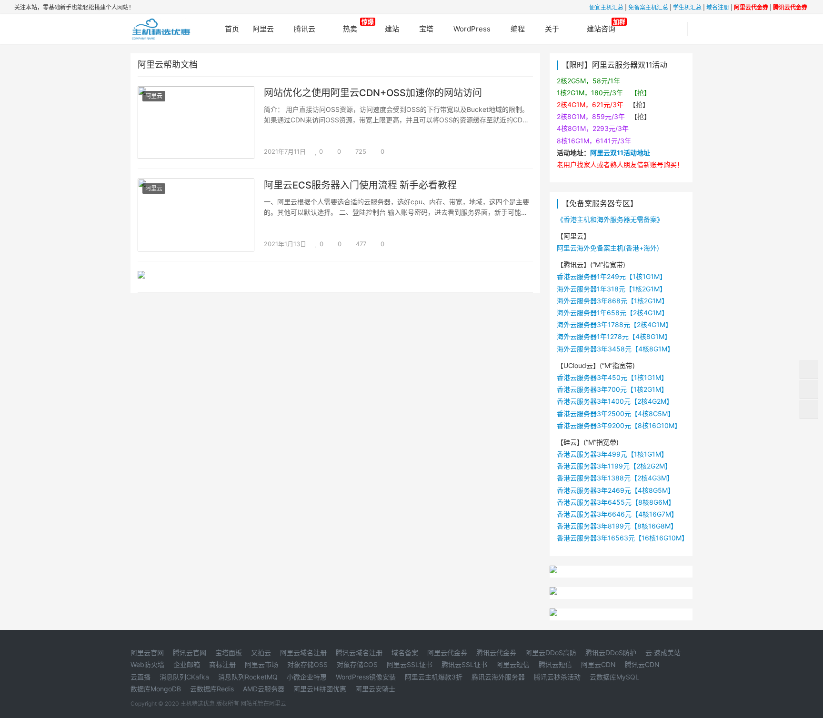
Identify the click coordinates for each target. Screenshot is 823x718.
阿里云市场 (261, 664)
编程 (518, 28)
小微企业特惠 (307, 677)
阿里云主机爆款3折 (433, 677)
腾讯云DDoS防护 (610, 652)
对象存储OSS (307, 664)
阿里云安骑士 (375, 689)
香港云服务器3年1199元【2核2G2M (611, 466)
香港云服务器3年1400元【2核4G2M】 (615, 401)
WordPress (472, 28)
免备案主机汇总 (648, 7)
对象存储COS (357, 664)
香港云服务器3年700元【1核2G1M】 (612, 389)
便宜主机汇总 (606, 7)
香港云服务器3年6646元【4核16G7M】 (617, 514)
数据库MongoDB (155, 689)
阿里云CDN (598, 664)
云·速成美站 (663, 652)
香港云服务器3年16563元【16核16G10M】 (622, 538)
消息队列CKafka (184, 677)
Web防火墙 (147, 664)
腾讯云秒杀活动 (557, 677)
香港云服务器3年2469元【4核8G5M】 (615, 490)
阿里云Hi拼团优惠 (319, 689)
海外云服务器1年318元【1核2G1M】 (611, 289)
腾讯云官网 (189, 652)
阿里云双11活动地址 (620, 153)
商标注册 (222, 664)
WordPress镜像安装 (366, 677)
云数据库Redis (212, 689)
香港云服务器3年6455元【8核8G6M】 (616, 502)
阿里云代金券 (447, 652)
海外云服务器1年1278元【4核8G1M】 (614, 336)
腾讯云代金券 (496, 652)
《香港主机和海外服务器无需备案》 (610, 219)
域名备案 (404, 652)
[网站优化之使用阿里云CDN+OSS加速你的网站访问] (196, 92)
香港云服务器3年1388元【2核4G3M (612, 478)
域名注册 (717, 7)
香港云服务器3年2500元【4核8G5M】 (615, 413)
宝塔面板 (228, 652)
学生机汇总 (687, 7)
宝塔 (426, 28)
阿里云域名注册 (303, 652)
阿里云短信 (513, 664)
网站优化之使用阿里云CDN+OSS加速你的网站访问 (373, 93)
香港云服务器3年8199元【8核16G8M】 (617, 526)
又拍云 (261, 652)
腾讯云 (304, 28)
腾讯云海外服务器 (498, 677)
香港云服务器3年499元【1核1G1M (609, 454)
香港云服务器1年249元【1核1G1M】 (611, 276)
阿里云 (263, 28)
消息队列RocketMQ (248, 677)
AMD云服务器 (263, 689)
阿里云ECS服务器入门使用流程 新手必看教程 (360, 185)
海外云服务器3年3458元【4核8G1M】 (615, 349)
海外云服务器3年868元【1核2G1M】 (612, 301)
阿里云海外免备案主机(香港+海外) (608, 248)
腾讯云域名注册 (359, 652)
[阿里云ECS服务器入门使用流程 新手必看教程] (196, 184)
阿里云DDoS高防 (550, 652)
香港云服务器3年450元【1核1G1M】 (612, 377)
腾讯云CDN (642, 664)
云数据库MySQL (614, 677)
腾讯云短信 (555, 664)
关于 (552, 28)
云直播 (140, 677)
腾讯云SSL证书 (464, 664)
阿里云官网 (147, 652)
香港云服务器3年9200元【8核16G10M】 (619, 425)
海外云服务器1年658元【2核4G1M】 (612, 313)
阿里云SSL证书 (409, 664)
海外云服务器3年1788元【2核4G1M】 (614, 324)
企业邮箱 (186, 664)
